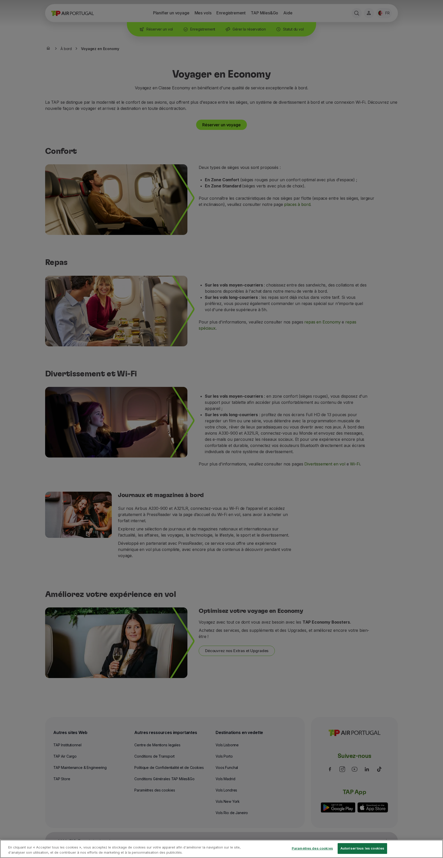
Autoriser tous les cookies (362, 848)
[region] (221, 849)
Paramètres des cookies (312, 848)
